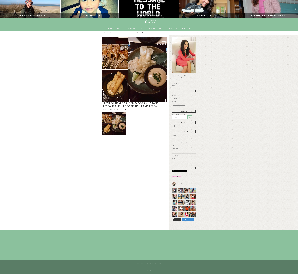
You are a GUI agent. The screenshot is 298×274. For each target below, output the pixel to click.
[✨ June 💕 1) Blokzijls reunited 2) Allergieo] (187, 190)
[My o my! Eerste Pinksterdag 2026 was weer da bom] (193, 196)
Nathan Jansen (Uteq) (156, 263)
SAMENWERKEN (177, 101)
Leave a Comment (125, 109)
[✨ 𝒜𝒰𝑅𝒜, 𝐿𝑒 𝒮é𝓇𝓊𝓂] (193, 202)
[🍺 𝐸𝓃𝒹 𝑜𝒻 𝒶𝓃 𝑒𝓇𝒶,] (174, 202)
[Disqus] (134, 156)
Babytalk (174, 135)
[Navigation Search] (189, 28)
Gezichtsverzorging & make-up (179, 142)
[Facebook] (147, 270)
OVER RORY (176, 98)
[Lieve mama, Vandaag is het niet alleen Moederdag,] (187, 202)
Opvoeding (175, 148)
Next (294, 9)
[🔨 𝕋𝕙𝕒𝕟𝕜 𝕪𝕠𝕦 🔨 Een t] (181, 214)
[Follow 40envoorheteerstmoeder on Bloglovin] (176, 176)
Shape (173, 158)
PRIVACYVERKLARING (179, 105)
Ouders (174, 152)
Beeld (173, 138)
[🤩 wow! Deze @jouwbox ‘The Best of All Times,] (181, 190)
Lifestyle (174, 145)
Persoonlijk (175, 155)
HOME (174, 95)
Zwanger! (174, 161)
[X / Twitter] (150, 270)
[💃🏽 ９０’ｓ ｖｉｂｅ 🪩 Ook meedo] (187, 214)
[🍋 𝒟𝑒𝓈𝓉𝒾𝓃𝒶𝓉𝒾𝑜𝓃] (174, 196)
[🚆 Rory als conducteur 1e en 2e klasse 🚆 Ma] (174, 190)
